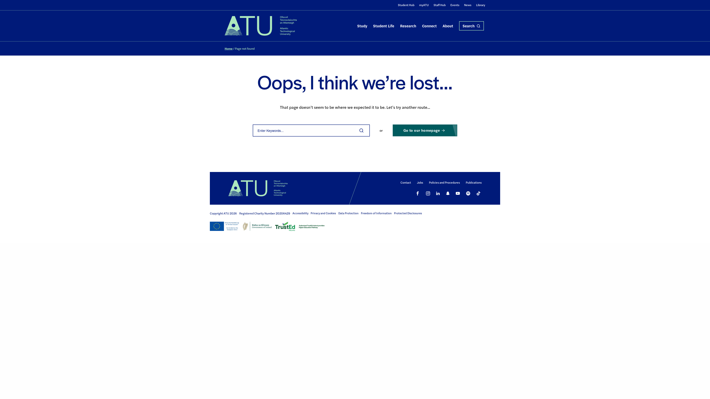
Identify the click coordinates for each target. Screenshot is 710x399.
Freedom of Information (376, 213)
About (448, 25)
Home (229, 48)
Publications (474, 182)
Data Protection (348, 213)
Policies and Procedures (444, 182)
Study (362, 25)
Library (480, 5)
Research (408, 25)
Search (469, 25)
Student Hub (406, 5)
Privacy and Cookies (323, 213)
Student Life (383, 25)
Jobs (420, 182)
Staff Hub (440, 5)
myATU (424, 5)
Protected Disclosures (408, 213)
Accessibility (300, 213)
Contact (405, 182)
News (467, 5)
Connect (429, 25)
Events (454, 5)
